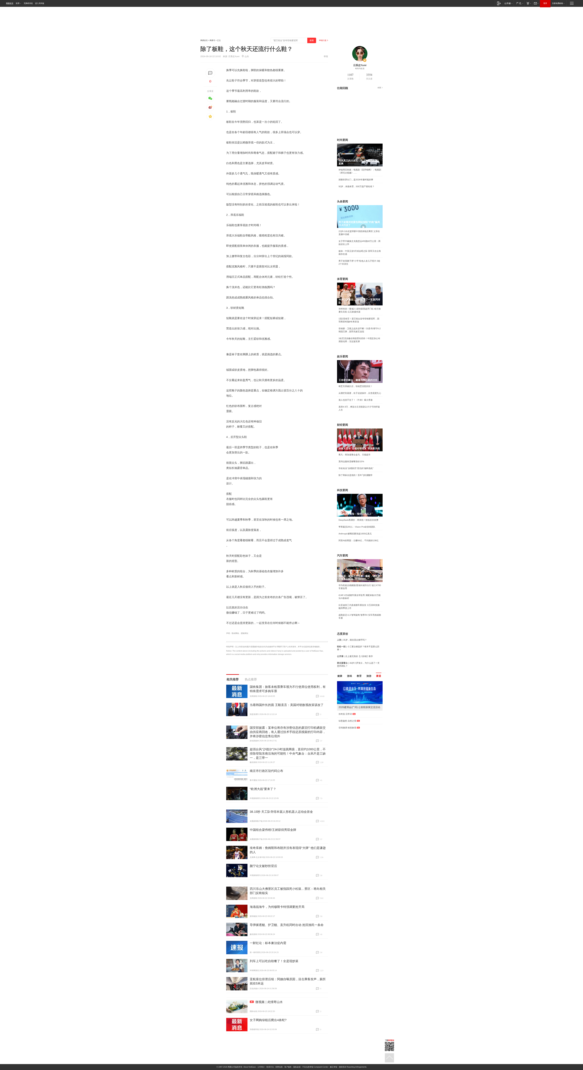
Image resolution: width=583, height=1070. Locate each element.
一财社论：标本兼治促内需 (268, 943)
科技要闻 (342, 490)
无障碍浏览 (28, 3)
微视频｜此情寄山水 (269, 1002)
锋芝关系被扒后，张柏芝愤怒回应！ (356, 386)
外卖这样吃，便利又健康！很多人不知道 (358, 727)
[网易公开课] (508, 3)
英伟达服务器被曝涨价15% (351, 461)
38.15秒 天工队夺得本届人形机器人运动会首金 (281, 811)
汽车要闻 (342, 555)
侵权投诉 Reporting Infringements (353, 1067)
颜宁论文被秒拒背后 (263, 866)
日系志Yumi (233, 56)
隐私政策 (297, 1067)
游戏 (349, 676)
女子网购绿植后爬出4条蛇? (268, 1020)
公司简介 (261, 1067)
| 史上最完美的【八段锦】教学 (355, 656)
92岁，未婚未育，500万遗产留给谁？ (356, 186)
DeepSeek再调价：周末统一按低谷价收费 (358, 520)
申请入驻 (322, 40)
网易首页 (9, 3)
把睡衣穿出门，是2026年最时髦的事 (356, 179)
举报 (326, 56)
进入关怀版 (39, 3)
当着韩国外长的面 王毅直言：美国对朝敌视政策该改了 (287, 705)
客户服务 (288, 1067)
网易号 (212, 40)
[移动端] (499, 3)
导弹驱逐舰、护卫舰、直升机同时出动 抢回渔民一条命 (287, 925)
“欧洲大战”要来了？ (263, 789)
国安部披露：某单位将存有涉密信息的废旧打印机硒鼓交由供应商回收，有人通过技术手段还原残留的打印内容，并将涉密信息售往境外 (288, 732)
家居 (378, 676)
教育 (359, 676)
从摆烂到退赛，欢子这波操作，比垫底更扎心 (360, 393)
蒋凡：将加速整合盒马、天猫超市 (354, 454)
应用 (17, 3)
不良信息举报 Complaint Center (315, 1067)
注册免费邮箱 (557, 3)
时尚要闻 (342, 139)
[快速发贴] (210, 73)
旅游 (369, 676)
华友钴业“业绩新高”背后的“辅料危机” (356, 468)
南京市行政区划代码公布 (266, 770)
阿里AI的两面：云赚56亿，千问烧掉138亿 (358, 540)
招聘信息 (279, 1067)
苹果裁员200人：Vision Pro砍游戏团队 (357, 527)
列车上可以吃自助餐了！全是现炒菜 (274, 961)
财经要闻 (342, 424)
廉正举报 (333, 1067)
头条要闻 (342, 201)
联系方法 (270, 1067)
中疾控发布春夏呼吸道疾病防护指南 (356, 734)
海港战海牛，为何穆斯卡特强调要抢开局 (277, 906)
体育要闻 (342, 278)
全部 (379, 88)
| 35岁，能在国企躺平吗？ (352, 640)
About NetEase (249, 1067)
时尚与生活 (359, 68)
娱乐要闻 (342, 356)
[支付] (528, 3)
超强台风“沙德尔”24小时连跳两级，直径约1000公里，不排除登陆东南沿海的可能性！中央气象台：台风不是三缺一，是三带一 (288, 753)
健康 (339, 676)
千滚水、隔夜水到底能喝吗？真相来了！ (358, 721)
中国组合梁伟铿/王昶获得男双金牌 (273, 829)
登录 (545, 3)
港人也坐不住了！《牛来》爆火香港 (356, 400)
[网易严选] (519, 3)
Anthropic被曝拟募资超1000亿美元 (355, 533)
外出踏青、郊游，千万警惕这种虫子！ (357, 714)
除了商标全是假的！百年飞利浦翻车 (356, 475)
